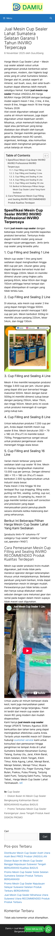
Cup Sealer (13, 791)
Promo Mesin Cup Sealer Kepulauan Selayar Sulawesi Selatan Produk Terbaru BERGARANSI (24, 887)
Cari (6, 831)
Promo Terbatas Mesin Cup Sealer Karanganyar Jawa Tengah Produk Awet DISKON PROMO (27, 813)
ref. (21, 783)
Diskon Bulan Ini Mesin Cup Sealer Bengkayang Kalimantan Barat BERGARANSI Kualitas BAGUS (25, 800)
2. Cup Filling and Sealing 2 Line (27, 173)
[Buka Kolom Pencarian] (51, 18)
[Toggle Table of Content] (44, 155)
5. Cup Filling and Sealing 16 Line (28, 183)
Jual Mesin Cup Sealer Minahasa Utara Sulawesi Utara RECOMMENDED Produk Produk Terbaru (27, 898)
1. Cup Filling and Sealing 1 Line (26, 170)
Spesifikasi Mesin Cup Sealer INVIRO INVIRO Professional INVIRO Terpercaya (26, 163)
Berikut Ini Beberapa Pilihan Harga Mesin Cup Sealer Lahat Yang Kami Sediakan (29, 189)
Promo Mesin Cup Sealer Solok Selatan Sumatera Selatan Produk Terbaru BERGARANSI (26, 876)
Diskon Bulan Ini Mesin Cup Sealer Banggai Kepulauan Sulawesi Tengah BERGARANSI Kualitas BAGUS (25, 864)
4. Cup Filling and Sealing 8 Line (27, 180)
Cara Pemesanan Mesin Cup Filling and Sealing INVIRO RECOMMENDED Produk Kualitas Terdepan (27, 199)
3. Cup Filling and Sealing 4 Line (27, 176)
